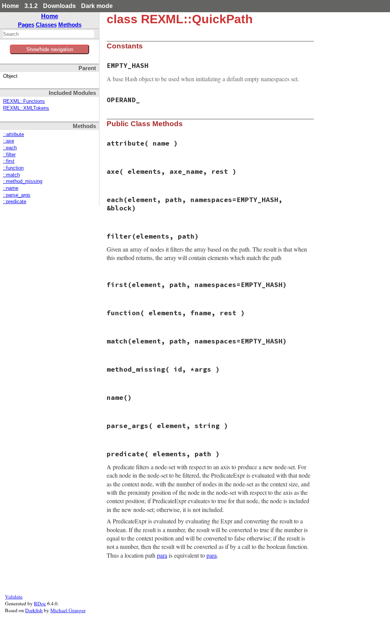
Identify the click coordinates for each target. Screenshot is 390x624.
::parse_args (16, 195)
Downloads (59, 6)
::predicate (14, 201)
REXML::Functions (24, 101)
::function (13, 168)
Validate (13, 596)
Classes (46, 24)
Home (10, 6)
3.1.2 (31, 6)
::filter (9, 154)
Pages (26, 24)
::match (11, 175)
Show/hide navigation (49, 49)
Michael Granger (67, 610)
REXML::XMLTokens (26, 108)
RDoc (40, 603)
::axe (8, 141)
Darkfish (34, 610)
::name (10, 188)
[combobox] (48, 34)
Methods (70, 24)
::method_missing (22, 181)
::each (10, 148)
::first (8, 161)
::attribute (13, 134)
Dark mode (97, 6)
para (162, 555)
